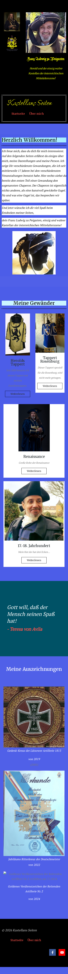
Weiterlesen (17, 394)
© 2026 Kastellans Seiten (19, 930)
